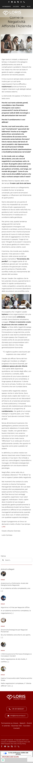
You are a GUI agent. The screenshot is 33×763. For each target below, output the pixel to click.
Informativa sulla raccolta (10, 757)
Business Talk (16, 726)
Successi (26, 726)
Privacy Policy (22, 743)
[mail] (21, 2)
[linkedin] (15, 2)
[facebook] (9, 2)
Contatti (16, 728)
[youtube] (12, 2)
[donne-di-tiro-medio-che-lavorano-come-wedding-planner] (3, 618)
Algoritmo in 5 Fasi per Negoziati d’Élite (15, 607)
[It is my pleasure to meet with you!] (3, 643)
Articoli (3, 579)
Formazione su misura (9, 723)
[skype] (18, 2)
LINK (3, 527)
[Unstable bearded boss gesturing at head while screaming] (3, 667)
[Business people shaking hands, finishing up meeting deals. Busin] (3, 572)
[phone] (24, 2)
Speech (22, 723)
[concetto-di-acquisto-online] (3, 596)
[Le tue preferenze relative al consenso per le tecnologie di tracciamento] (3, 760)
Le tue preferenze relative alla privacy (18, 753)
